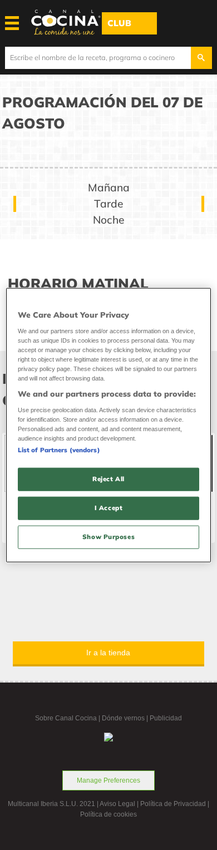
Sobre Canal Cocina (66, 718)
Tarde (108, 203)
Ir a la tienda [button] (108, 652)
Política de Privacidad (173, 804)
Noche (108, 219)
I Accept (109, 507)
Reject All (108, 479)
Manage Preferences (108, 780)
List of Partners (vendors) (59, 450)
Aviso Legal (117, 804)
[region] (109, 425)
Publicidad (166, 718)
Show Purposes (108, 536)
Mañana (109, 187)
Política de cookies (108, 814)
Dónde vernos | (126, 718)
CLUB (119, 23)
